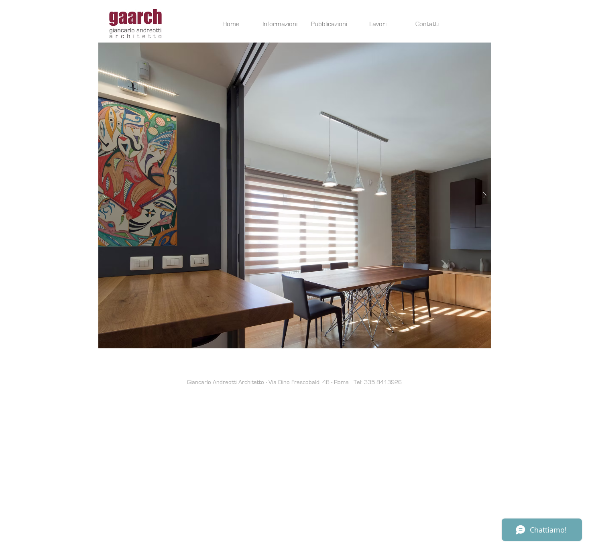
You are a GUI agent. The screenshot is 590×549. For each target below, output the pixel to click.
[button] (294, 195)
